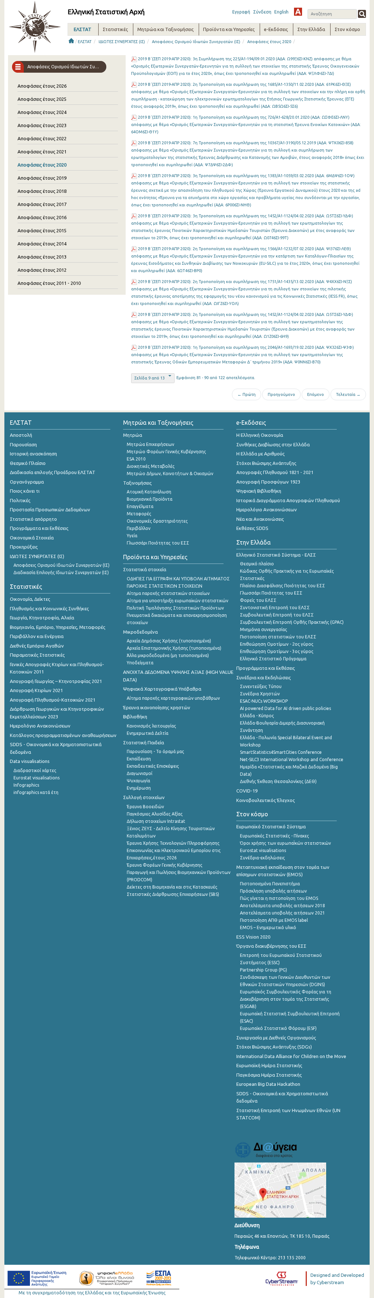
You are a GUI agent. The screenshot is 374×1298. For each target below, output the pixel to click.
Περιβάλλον (138, 528)
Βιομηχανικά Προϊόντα (149, 499)
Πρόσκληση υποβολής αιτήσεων (273, 891)
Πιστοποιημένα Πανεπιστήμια (270, 883)
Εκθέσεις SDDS (252, 528)
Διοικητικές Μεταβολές (151, 466)
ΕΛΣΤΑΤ (85, 41)
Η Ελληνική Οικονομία (259, 435)
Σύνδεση (262, 11)
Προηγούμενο (281, 394)
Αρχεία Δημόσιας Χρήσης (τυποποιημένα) (169, 640)
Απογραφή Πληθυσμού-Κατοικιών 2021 (52, 699)
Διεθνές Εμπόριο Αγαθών (37, 645)
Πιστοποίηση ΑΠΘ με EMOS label (274, 920)
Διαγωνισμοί (139, 773)
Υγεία (132, 535)
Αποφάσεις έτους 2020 (269, 41)
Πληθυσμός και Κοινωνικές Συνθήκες (49, 608)
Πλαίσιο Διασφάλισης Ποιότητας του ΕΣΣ (282, 585)
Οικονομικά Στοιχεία (32, 537)
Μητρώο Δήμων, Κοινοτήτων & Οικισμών (170, 473)
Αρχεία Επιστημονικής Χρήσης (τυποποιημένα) (174, 648)
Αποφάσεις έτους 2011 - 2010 (49, 283)
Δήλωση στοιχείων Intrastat (156, 821)
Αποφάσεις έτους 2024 (42, 112)
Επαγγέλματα (140, 506)
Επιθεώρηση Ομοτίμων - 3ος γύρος (276, 651)
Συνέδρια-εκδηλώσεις (262, 857)
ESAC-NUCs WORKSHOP (264, 701)
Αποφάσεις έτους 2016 (42, 217)
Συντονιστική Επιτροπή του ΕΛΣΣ (275, 607)
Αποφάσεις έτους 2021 (42, 151)
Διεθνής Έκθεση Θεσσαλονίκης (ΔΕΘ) (278, 781)
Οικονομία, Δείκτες (30, 599)
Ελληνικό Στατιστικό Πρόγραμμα (273, 658)
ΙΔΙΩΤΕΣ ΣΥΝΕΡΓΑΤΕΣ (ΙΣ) (122, 41)
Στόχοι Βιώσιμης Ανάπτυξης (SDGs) (274, 1046)
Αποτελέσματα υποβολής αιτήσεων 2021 (282, 912)
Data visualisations (30, 761)
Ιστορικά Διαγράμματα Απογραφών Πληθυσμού (288, 500)
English (281, 11)
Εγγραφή (241, 11)
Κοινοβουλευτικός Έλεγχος (265, 800)
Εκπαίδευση (139, 758)
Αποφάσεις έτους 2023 (42, 125)
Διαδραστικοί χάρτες (35, 770)
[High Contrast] (298, 12)
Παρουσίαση (23, 444)
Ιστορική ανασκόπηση (33, 453)
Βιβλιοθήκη (135, 716)
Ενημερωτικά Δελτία (147, 733)
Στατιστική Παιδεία (143, 742)
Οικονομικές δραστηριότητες (157, 521)
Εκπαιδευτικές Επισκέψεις (153, 766)
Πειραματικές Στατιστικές (37, 654)
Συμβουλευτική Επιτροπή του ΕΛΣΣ (277, 614)
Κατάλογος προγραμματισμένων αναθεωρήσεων (63, 735)
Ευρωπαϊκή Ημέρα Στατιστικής (269, 1065)
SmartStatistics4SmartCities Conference (281, 752)
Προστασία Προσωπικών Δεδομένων (50, 509)
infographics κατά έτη (36, 792)
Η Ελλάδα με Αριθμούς (260, 453)
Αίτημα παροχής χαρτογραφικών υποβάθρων (173, 698)
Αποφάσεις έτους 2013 (42, 256)
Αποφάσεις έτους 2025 (42, 99)
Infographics (26, 785)
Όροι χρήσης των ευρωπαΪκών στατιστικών (285, 843)
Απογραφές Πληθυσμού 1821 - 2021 (274, 472)
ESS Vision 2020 (253, 936)
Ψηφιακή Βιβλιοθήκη (258, 490)
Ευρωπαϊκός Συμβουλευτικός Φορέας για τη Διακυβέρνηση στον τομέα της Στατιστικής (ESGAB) (285, 999)
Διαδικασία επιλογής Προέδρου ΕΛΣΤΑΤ (52, 472)
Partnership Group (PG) (263, 969)
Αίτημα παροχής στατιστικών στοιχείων (168, 593)
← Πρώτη (246, 394)
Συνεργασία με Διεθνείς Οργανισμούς (276, 1037)
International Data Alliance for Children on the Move (291, 1056)
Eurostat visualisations (37, 777)
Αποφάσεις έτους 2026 (42, 85)
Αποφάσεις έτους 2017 (42, 204)
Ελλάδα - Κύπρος (257, 715)
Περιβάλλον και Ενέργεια (37, 636)
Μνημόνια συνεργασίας (263, 629)
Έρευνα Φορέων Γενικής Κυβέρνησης (164, 865)
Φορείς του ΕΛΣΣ (258, 600)
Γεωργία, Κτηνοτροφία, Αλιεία (42, 617)
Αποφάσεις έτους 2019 (42, 177)
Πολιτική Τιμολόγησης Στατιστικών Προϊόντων (175, 608)
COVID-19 (246, 790)
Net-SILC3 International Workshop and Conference (291, 759)
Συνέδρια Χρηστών (260, 693)
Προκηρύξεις (24, 546)
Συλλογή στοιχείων (144, 797)
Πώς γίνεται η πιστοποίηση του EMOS (279, 898)
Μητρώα (132, 435)
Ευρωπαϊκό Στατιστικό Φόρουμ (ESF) (278, 1028)
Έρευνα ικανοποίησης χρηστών (156, 707)
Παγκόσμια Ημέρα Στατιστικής (269, 1074)
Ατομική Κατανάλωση (149, 491)
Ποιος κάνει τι (24, 490)
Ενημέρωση (139, 788)
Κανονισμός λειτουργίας (151, 726)
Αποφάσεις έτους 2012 (42, 269)
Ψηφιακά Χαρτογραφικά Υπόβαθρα (162, 688)
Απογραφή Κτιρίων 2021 (36, 690)
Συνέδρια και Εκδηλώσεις (263, 677)
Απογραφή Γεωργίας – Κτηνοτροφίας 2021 (56, 681)
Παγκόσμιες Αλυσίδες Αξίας (155, 814)
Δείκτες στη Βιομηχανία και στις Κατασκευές (172, 887)
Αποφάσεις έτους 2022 (42, 138)
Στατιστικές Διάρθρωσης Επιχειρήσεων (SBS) (173, 894)
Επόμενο (315, 394)
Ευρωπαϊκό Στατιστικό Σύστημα (271, 826)
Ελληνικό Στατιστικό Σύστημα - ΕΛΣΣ (276, 554)
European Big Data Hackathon (268, 1084)
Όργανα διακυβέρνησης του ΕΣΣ (271, 945)
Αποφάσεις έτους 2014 (42, 243)
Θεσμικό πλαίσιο (257, 563)
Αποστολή (21, 435)
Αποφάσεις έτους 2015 (42, 230)
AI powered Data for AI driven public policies (285, 708)
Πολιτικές (20, 500)
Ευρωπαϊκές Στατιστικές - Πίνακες (274, 835)
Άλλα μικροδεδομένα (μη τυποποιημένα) (168, 655)
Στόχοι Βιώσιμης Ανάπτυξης (266, 463)
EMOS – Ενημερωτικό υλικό (268, 927)
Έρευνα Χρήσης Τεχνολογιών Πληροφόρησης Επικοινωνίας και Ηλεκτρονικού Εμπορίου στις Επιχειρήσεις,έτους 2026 (174, 850)
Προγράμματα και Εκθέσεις (39, 528)
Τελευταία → (348, 394)
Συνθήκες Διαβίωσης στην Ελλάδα (273, 444)
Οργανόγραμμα (27, 481)
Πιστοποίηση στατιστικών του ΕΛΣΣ (278, 636)
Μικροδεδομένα (140, 631)
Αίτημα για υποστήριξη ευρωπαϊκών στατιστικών (177, 600)
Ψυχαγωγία (138, 780)
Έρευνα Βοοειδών (145, 806)
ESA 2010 (136, 459)
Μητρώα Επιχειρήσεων (150, 444)
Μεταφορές (139, 513)
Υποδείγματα (140, 662)
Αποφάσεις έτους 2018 (42, 191)
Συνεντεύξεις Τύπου (261, 686)
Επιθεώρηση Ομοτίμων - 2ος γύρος (276, 644)
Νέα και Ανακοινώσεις (260, 519)
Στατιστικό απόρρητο (33, 519)
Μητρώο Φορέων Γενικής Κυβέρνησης (166, 451)
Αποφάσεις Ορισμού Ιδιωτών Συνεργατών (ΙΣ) (196, 41)
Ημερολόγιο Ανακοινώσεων (40, 725)
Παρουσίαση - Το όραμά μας (155, 751)
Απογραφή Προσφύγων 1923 (268, 481)
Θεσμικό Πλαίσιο (28, 463)
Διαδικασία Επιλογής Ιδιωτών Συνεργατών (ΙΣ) (61, 572)
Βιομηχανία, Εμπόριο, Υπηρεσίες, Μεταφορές (57, 627)
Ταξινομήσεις (137, 482)
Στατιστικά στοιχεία (144, 569)
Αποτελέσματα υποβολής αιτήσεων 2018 (282, 905)
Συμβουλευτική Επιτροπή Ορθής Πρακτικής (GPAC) (292, 622)
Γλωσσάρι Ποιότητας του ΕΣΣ (158, 543)
